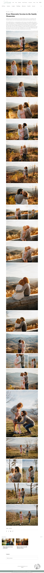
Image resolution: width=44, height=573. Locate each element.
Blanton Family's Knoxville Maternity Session (22, 547)
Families (29, 6)
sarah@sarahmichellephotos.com (22, 566)
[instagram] (40, 2)
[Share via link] (12, 531)
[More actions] (37, 11)
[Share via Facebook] (6, 531)
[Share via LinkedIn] (10, 531)
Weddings (18, 6)
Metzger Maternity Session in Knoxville (8, 547)
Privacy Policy (29, 571)
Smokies (8, 6)
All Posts (3, 6)
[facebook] (39, 2)
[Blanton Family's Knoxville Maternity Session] (22, 541)
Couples (13, 6)
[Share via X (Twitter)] (8, 531)
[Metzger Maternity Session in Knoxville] (8, 541)
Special (33, 6)
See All (41, 536)
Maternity (24, 6)
